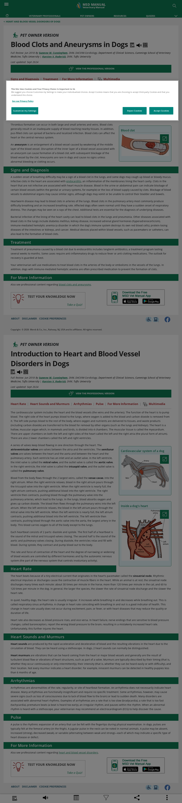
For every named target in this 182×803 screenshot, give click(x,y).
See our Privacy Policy (22, 101)
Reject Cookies (134, 110)
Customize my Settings (24, 110)
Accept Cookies (161, 110)
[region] (92, 100)
